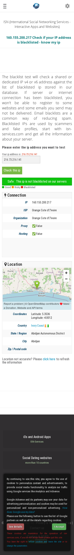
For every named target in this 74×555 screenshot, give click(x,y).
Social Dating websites (37, 460)
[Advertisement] (37, 247)
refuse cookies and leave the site (45, 541)
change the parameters (17, 545)
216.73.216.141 (29, 154)
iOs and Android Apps (37, 439)
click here (49, 359)
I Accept (59, 526)
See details (15, 526)
